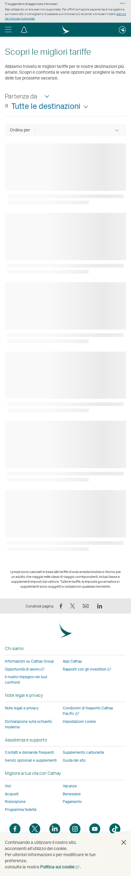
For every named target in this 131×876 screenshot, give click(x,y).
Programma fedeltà (20, 809)
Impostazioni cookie (79, 721)
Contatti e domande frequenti (29, 752)
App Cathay (72, 661)
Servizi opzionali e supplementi (31, 760)
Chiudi (122, 3)
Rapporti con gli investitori (87, 669)
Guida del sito (74, 760)
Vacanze (70, 786)
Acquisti (12, 794)
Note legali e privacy (21, 708)
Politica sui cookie (60, 866)
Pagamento (72, 801)
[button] (8, 30)
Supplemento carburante (83, 752)
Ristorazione (15, 801)
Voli (8, 786)
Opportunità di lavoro (25, 669)
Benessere (72, 794)
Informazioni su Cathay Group (29, 661)
